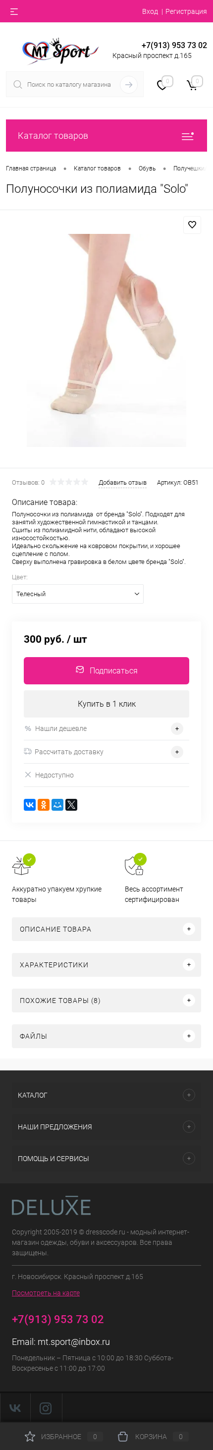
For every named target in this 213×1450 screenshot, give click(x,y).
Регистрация (186, 11)
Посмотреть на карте (46, 1293)
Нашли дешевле (61, 728)
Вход (150, 11)
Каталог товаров (53, 135)
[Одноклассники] (44, 805)
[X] (71, 805)
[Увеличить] (106, 340)
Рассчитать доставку (69, 752)
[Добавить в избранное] (192, 225)
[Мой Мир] (57, 805)
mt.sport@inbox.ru (74, 1342)
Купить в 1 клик (107, 704)
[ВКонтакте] (30, 805)
